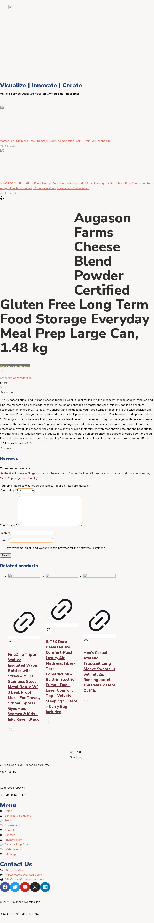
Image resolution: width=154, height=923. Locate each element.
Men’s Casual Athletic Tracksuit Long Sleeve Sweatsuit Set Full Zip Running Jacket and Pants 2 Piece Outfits (99, 671)
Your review (8, 525)
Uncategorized (22, 378)
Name (4, 533)
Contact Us (16, 864)
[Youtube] (25, 887)
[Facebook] (5, 887)
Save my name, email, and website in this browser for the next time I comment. (55, 548)
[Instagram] (35, 887)
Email (4, 540)
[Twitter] (15, 887)
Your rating (8, 490)
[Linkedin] (45, 887)
